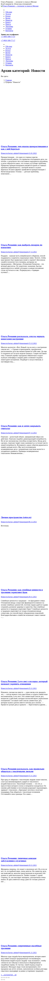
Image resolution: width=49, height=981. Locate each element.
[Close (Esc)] (2, 977)
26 (12, 975)
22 (4, 975)
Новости (4, 153)
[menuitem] (8, 12)
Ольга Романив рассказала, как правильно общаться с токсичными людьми (22, 770)
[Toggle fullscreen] (6, 977)
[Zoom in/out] (9, 977)
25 (10, 975)
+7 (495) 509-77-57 (8, 37)
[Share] (4, 977)
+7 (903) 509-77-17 (8, 40)
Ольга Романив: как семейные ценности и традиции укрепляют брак (22, 591)
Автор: (18, 153)
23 (6, 975)
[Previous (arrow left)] (2, 979)
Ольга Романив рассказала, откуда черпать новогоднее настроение (23, 337)
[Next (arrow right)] (4, 979)
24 (8, 975)
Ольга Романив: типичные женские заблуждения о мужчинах (18, 859)
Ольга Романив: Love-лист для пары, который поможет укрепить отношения (24, 682)
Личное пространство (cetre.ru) (16, 517)
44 (15, 975)
